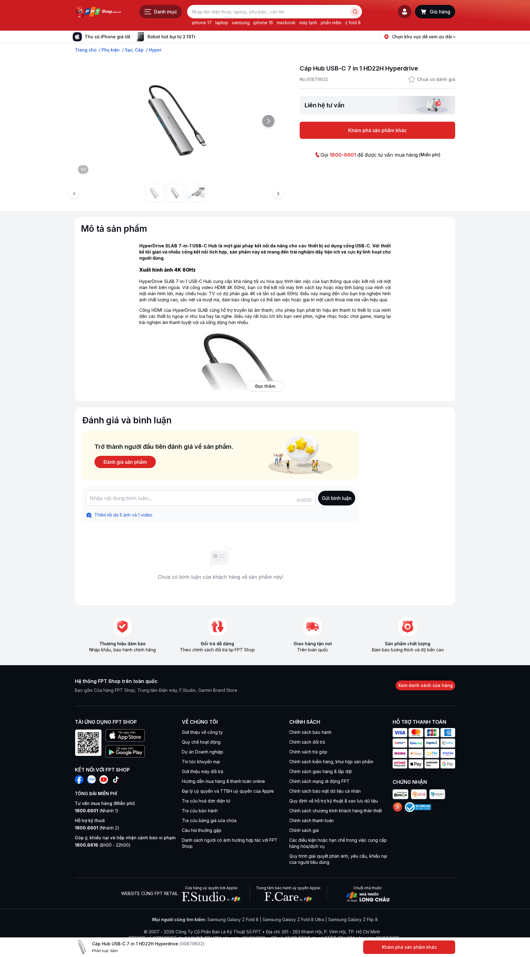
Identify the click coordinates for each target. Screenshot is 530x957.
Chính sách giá (304, 830)
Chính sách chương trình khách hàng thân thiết (335, 810)
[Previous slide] (74, 193)
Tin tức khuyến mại (201, 761)
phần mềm (331, 22)
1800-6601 (342, 155)
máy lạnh (308, 22)
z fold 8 (353, 22)
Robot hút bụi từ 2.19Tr (171, 36)
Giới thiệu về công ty (202, 732)
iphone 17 (202, 22)
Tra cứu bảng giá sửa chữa (209, 820)
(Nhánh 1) (96, 810)
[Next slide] (200, 37)
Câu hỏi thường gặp (201, 830)
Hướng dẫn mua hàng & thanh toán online (223, 781)
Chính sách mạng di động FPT (319, 781)
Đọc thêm (265, 386)
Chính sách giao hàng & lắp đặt (320, 771)
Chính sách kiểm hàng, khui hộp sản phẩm (331, 761)
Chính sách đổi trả (307, 742)
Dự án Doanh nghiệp (202, 751)
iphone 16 (263, 22)
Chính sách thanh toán (311, 820)
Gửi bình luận (336, 498)
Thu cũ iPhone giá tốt (107, 36)
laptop (221, 22)
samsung (241, 22)
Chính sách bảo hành (310, 732)
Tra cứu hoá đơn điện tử (206, 800)
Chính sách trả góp (308, 751)
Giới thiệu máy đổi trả (202, 771)
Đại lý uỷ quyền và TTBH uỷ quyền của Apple (228, 791)
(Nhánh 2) (97, 827)
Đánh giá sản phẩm (125, 462)
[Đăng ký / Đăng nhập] (404, 11)
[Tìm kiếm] (355, 12)
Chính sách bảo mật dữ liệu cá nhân (325, 791)
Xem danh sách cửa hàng (425, 685)
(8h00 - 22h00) (103, 845)
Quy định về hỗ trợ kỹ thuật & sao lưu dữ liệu (333, 800)
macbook (286, 22)
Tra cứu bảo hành (200, 810)
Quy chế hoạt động (201, 742)
